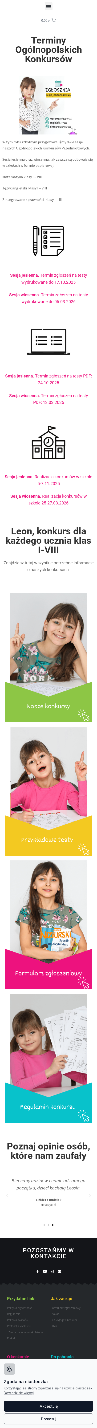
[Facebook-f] (37, 1271)
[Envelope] (59, 1271)
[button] (49, 6)
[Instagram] (52, 1271)
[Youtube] (45, 1271)
